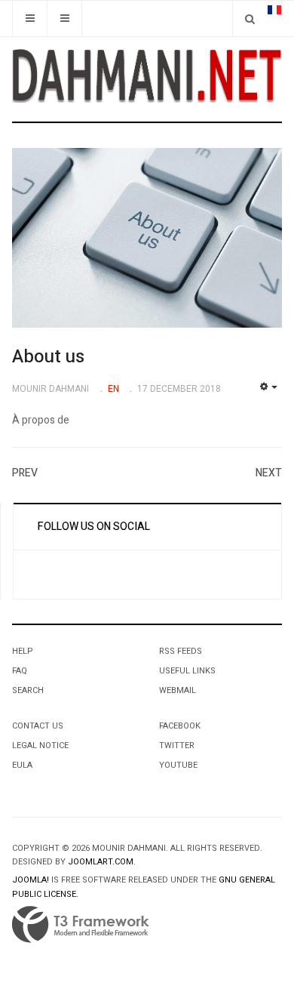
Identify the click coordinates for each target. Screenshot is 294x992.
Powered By (80, 925)
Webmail (177, 690)
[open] (29, 18)
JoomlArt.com (100, 861)
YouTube (178, 765)
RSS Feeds (180, 651)
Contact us (37, 725)
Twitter (176, 745)
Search (28, 690)
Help (22, 651)
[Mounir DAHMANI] (147, 76)
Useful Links (187, 670)
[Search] (250, 18)
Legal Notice (40, 745)
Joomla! (30, 879)
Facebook (180, 725)
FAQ (19, 670)
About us (48, 357)
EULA (22, 765)
